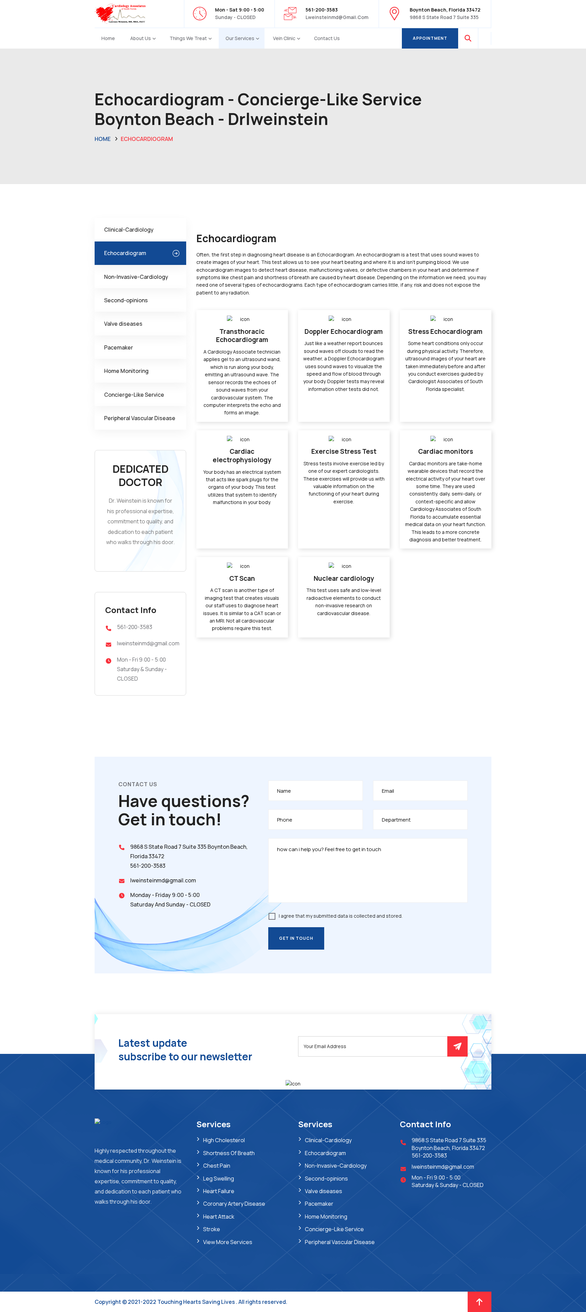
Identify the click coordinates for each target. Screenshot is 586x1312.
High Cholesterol (224, 1140)
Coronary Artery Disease (234, 1203)
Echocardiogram (125, 253)
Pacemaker (118, 347)
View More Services (227, 1242)
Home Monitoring (126, 371)
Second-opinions (126, 300)
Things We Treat (188, 38)
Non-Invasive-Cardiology (136, 277)
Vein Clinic (284, 38)
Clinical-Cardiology (129, 229)
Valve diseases (123, 323)
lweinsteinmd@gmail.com (337, 17)
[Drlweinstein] (120, 13)
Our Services (240, 38)
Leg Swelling (218, 1178)
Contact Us (327, 38)
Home (108, 38)
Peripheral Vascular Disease (139, 418)
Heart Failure (218, 1191)
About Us (140, 38)
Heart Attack (218, 1216)
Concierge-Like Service (134, 394)
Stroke (211, 1229)
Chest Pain (216, 1165)
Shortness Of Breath (229, 1153)
